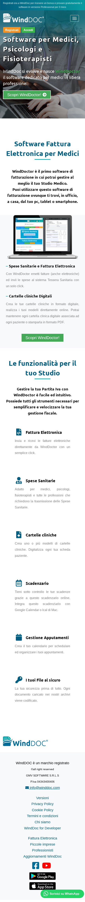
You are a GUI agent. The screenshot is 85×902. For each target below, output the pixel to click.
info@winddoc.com (44, 788)
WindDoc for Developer (42, 828)
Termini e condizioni (42, 816)
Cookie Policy (42, 810)
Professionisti (42, 850)
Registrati (12, 30)
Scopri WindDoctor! (24, 95)
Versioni (42, 798)
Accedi (28, 30)
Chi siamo (42, 822)
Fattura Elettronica (42, 838)
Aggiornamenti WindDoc (42, 856)
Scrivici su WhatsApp (64, 893)
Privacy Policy (42, 804)
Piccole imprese (42, 844)
